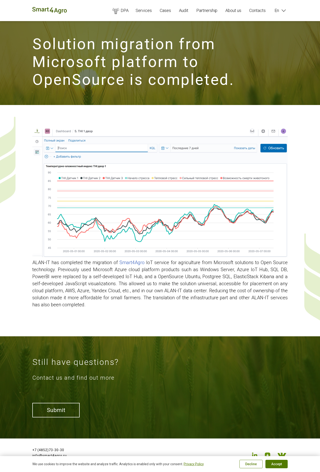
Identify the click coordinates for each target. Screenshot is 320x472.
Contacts (257, 10)
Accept (276, 464)
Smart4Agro (132, 262)
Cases (165, 10)
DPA (125, 10)
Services (144, 10)
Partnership (206, 10)
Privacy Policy (194, 464)
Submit (56, 410)
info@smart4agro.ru (49, 455)
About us (233, 10)
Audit (183, 10)
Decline (251, 464)
